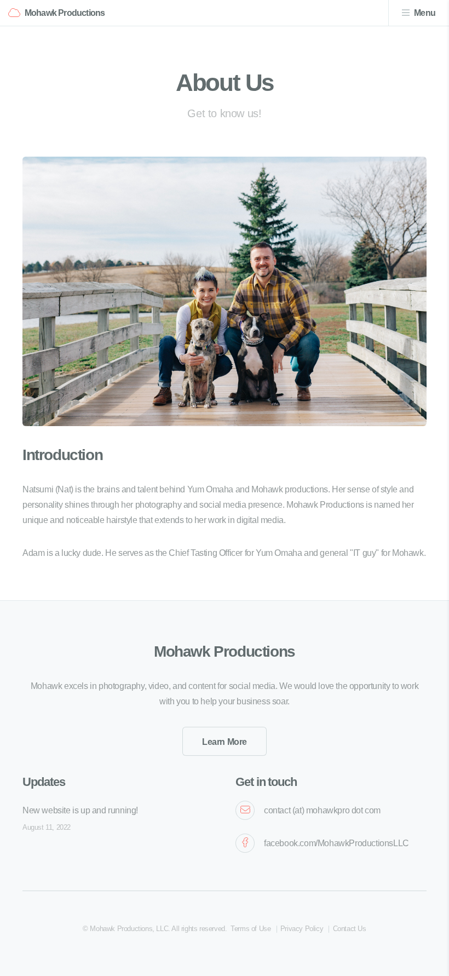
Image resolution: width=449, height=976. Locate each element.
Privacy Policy (301, 929)
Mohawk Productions (65, 13)
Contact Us (349, 929)
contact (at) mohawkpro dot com (322, 810)
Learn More (224, 742)
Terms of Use (250, 929)
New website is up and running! (80, 810)
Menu (425, 13)
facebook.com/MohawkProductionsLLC (336, 843)
